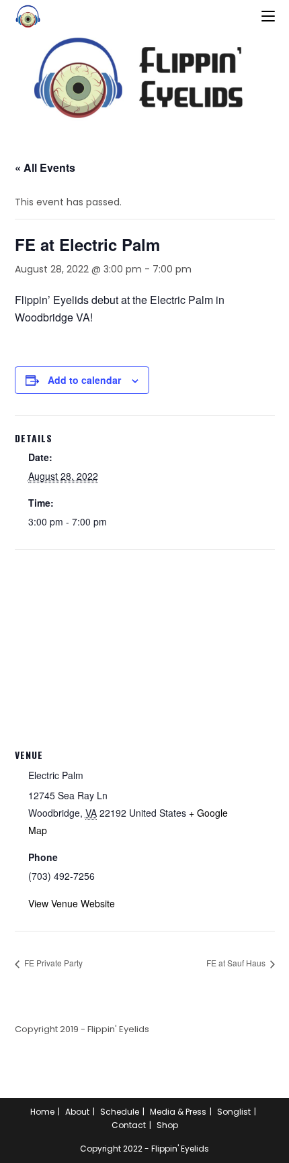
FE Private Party (52, 962)
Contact (129, 1125)
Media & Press (178, 1111)
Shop (167, 1125)
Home (42, 1111)
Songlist (234, 1111)
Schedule (119, 1111)
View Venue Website (71, 903)
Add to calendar (84, 380)
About (77, 1111)
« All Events (45, 167)
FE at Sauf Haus (236, 962)
